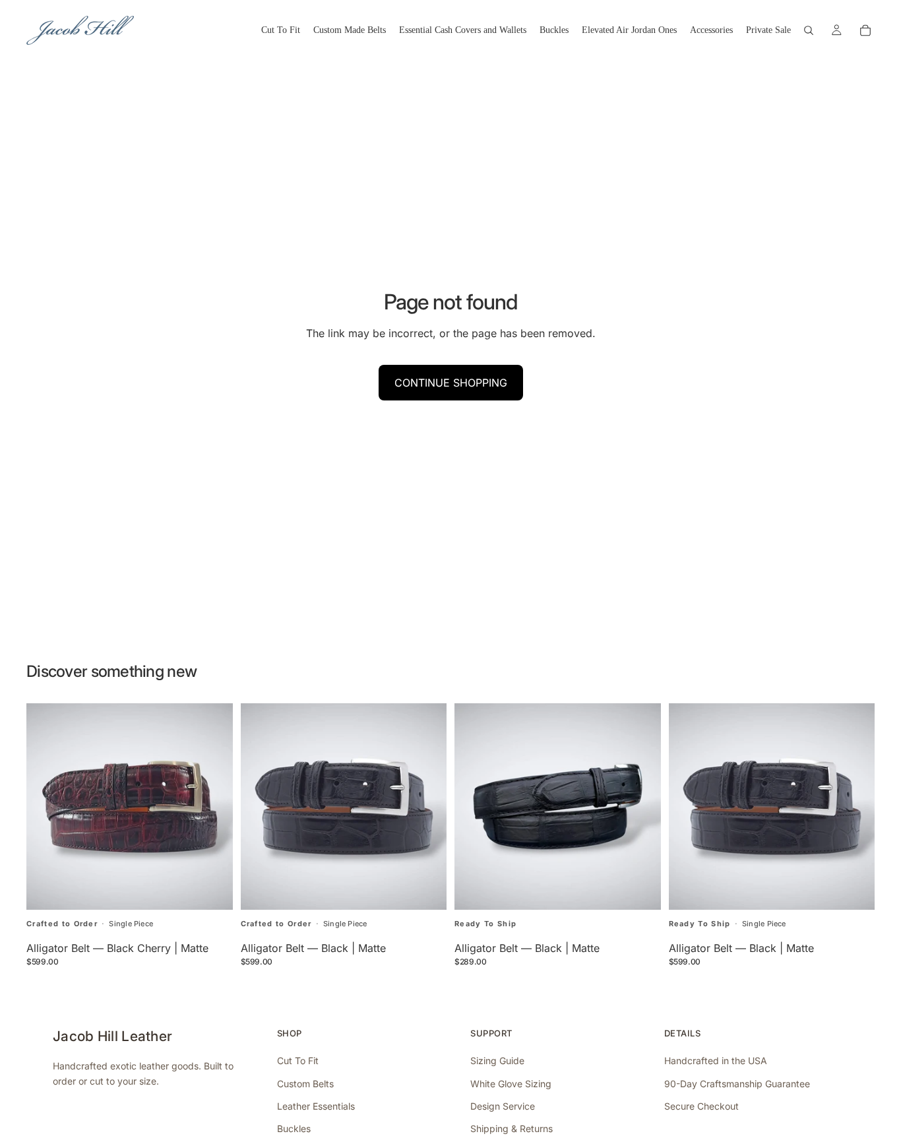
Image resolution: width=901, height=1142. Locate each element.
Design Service (502, 1106)
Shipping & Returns (511, 1128)
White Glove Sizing (510, 1083)
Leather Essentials (316, 1106)
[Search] (808, 30)
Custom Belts (305, 1083)
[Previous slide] (260, 806)
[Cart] (865, 30)
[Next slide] (427, 806)
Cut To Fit (298, 1060)
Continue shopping (450, 382)
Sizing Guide (497, 1060)
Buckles (294, 1128)
